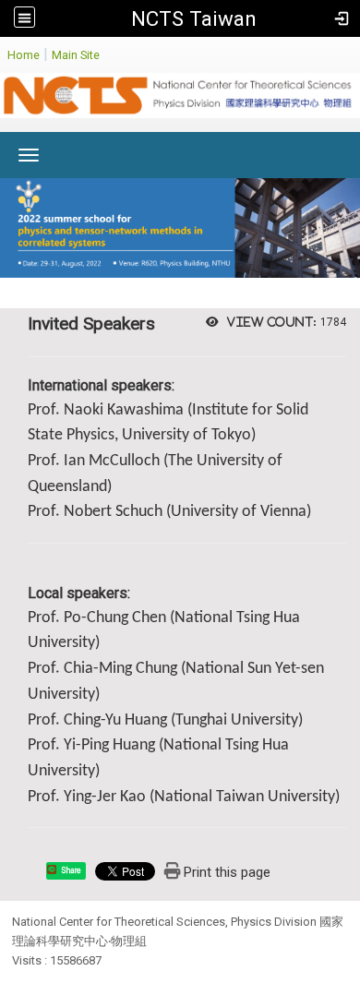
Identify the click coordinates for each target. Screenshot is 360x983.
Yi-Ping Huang (109, 745)
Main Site (76, 55)
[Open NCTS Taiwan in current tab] (180, 100)
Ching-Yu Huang (115, 720)
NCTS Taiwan (194, 18)
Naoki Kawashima (124, 410)
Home (23, 55)
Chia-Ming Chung (120, 668)
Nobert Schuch (113, 512)
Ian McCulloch (112, 461)
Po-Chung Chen (115, 618)
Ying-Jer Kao (105, 797)
